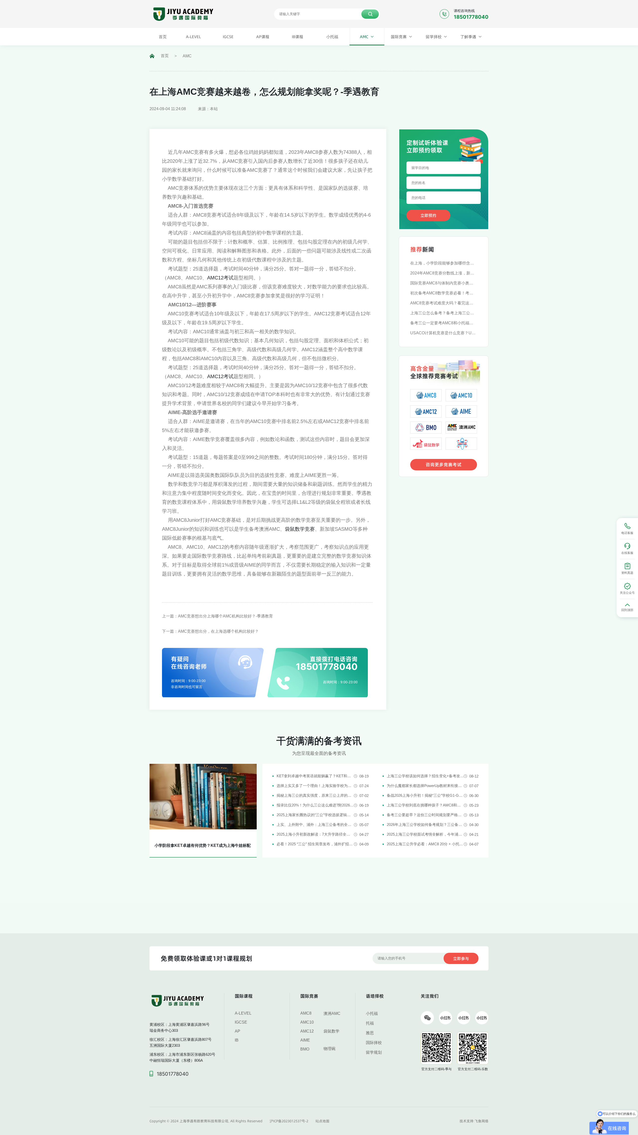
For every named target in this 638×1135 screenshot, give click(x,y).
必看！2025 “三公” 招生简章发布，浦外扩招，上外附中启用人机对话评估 (315, 844)
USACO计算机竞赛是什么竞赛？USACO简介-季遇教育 (443, 333)
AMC (187, 56)
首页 (165, 56)
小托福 (372, 1013)
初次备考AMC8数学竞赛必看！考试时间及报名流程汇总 (443, 293)
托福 (370, 1023)
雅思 (370, 1033)
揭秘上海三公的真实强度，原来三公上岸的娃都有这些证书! (315, 795)
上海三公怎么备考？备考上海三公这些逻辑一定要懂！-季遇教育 (443, 313)
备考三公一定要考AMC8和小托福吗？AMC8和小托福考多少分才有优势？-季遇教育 (443, 323)
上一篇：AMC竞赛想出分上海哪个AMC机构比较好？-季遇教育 (217, 616)
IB (237, 1040)
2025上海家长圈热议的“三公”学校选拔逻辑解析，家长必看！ (315, 815)
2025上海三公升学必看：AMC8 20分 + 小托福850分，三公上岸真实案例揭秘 (425, 844)
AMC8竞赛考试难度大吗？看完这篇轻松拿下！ (443, 303)
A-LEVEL (243, 1013)
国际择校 (374, 1043)
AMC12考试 (220, 277)
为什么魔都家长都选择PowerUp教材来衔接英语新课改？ (425, 786)
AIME (305, 1040)
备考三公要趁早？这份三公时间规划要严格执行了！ (425, 815)
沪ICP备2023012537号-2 (289, 1121)
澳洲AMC (331, 1013)
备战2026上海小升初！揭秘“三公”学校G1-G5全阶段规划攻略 (425, 795)
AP (237, 1031)
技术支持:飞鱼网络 (474, 1121)
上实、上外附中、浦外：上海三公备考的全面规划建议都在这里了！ (315, 824)
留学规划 (374, 1052)
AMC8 (306, 1013)
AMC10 (307, 1022)
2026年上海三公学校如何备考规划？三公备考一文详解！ (425, 824)
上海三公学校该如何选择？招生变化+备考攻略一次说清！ (425, 776)
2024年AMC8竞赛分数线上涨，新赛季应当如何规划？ (443, 273)
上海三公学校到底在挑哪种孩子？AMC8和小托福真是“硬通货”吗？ (425, 805)
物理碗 (329, 1049)
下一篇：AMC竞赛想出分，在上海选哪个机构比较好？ (210, 631)
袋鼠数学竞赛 (300, 529)
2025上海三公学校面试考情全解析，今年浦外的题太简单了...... (425, 834)
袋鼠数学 (331, 1031)
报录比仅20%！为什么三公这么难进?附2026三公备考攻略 (315, 805)
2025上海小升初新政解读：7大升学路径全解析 (315, 834)
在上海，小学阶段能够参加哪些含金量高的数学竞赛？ (443, 263)
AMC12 (307, 1031)
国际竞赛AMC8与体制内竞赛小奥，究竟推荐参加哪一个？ (443, 283)
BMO (304, 1049)
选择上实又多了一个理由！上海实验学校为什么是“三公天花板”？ (315, 786)
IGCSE (241, 1022)
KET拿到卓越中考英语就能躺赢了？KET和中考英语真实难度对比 (315, 776)
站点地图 (322, 1121)
